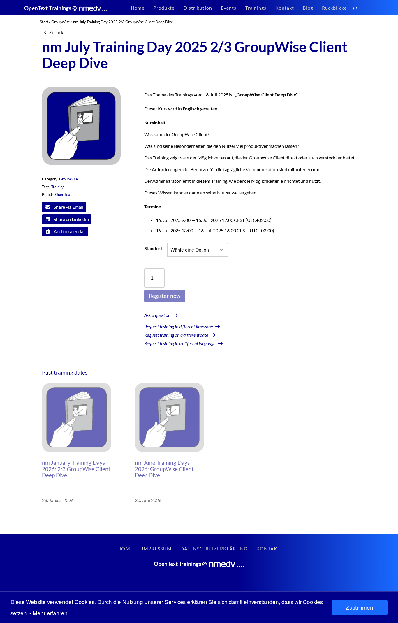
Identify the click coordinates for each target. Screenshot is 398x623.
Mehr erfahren (50, 613)
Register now (165, 295)
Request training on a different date (176, 335)
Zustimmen (359, 607)
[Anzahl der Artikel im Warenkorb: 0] (354, 8)
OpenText (63, 194)
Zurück (56, 32)
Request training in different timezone (178, 326)
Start (44, 22)
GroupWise (60, 22)
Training (57, 187)
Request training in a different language (179, 343)
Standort (153, 248)
